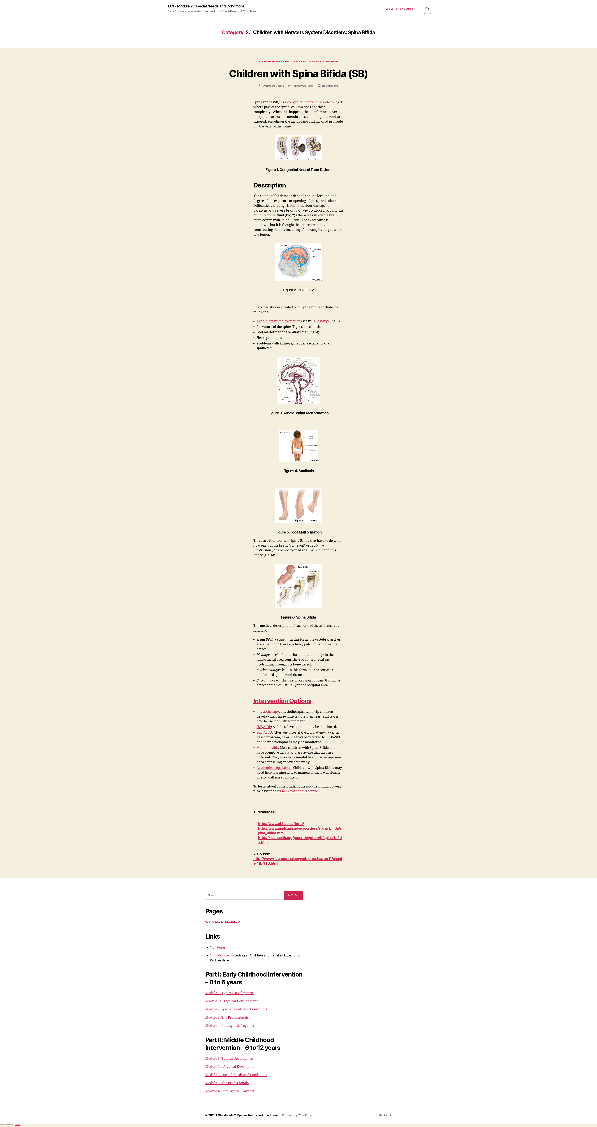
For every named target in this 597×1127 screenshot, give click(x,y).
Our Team (217, 947)
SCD (260, 732)
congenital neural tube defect (310, 102)
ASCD (268, 732)
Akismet (18, 1125)
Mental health (267, 748)
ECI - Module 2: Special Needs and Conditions (206, 6)
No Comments (330, 85)
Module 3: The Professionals (227, 1018)
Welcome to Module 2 (399, 8)
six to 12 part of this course (297, 791)
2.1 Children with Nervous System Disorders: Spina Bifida (298, 61)
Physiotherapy (268, 712)
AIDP (267, 727)
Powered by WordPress (297, 1115)
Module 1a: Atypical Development (231, 1001)
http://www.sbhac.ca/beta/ (281, 823)
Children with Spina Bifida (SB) (298, 73)
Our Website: (220, 955)
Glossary (321, 321)
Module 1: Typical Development (229, 993)
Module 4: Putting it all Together (230, 1026)
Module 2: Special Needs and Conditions (236, 1009)
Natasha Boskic (275, 85)
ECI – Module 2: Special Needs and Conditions (247, 1115)
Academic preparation (274, 768)
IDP (259, 727)
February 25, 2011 (302, 85)
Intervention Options (282, 701)
